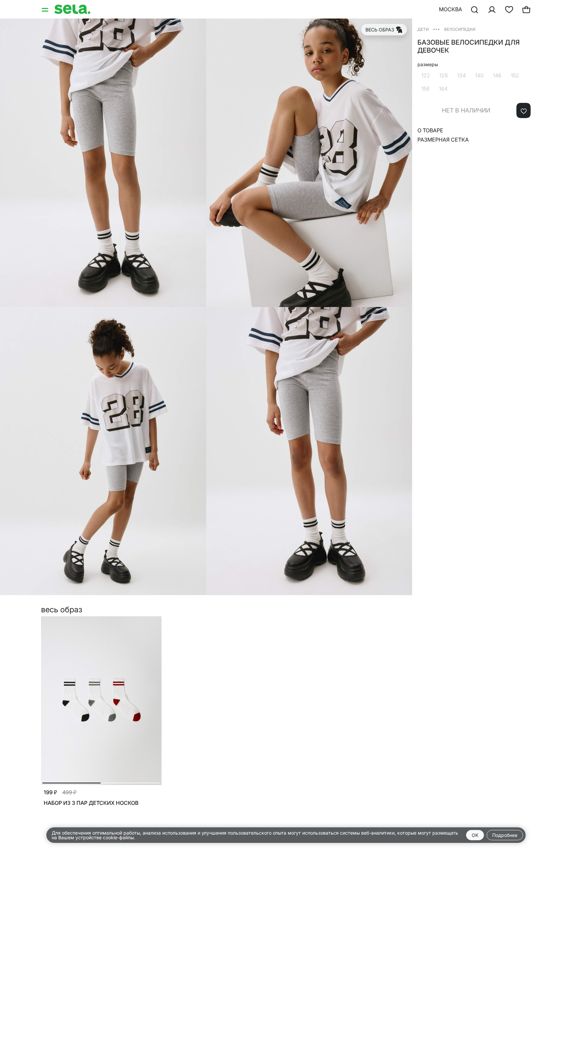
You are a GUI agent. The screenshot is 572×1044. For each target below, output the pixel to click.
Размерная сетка (443, 139)
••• (436, 28)
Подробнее (504, 835)
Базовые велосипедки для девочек (468, 46)
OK (475, 835)
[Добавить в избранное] (523, 110)
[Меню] (46, 9)
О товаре (430, 130)
